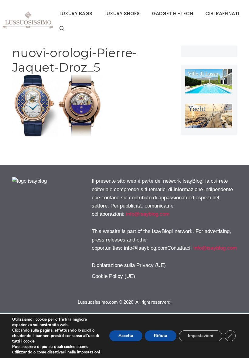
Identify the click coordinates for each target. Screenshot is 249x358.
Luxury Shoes (122, 13)
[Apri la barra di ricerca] (61, 28)
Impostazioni (200, 336)
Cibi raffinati (222, 13)
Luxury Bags (76, 13)
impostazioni (88, 352)
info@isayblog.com (147, 214)
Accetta (125, 336)
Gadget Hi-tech (172, 13)
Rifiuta (160, 336)
